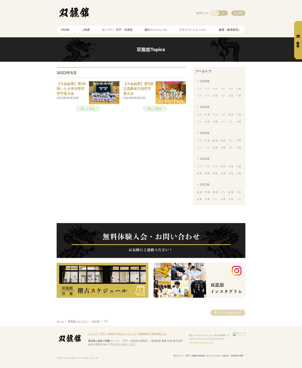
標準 (215, 13)
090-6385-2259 (125, 344)
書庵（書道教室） (230, 29)
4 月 (215, 95)
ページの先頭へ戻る (230, 312)
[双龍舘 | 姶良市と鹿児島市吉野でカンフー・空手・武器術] (74, 12)
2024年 (205, 133)
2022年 (205, 184)
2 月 (231, 95)
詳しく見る (88, 108)
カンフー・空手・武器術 (117, 29)
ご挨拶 (85, 29)
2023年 (205, 158)
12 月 (199, 192)
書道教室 (144, 333)
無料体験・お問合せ (298, 43)
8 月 (231, 114)
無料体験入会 (158, 333)
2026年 (205, 81)
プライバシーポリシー (69, 357)
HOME (65, 29)
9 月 (223, 140)
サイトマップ (91, 357)
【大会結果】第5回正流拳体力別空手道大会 (138, 89)
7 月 (238, 88)
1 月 (239, 95)
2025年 (205, 107)
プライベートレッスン (193, 29)
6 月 (199, 173)
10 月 (215, 140)
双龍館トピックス (78, 321)
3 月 (223, 147)
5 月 (207, 121)
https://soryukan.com (202, 342)
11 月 (207, 114)
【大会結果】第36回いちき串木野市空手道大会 (71, 89)
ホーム (60, 321)
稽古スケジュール (156, 29)
